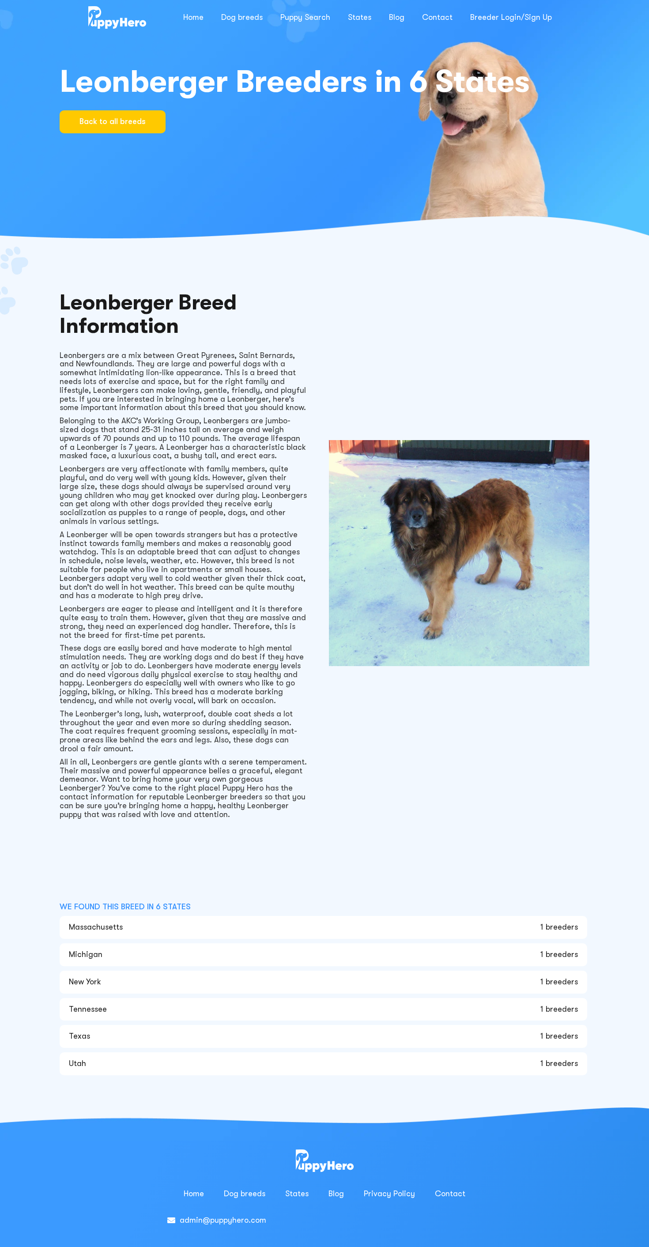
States (359, 17)
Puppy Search (305, 17)
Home (193, 17)
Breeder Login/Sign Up (511, 17)
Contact (437, 17)
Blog (396, 17)
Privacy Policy (389, 1193)
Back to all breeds (112, 121)
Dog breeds (242, 17)
